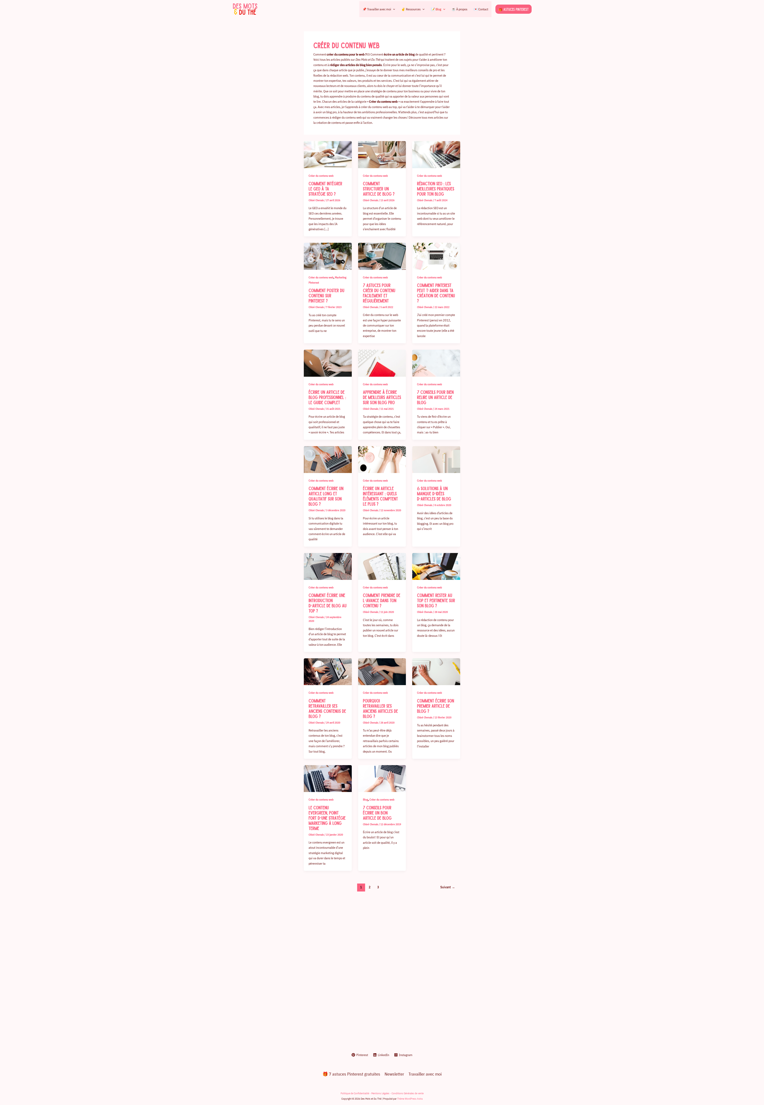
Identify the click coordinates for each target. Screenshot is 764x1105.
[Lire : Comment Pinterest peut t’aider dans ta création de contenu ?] (436, 256)
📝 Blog (436, 9)
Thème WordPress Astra (410, 1098)
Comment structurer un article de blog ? (379, 188)
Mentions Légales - (381, 1093)
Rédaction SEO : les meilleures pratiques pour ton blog (435, 188)
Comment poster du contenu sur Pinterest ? (326, 295)
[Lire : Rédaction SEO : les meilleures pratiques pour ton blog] (436, 154)
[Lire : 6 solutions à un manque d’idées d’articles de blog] (436, 459)
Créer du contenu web (321, 176)
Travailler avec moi (425, 1074)
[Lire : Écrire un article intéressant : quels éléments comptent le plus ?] (382, 459)
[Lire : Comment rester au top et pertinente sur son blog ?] (436, 566)
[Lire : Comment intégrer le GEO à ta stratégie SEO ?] (328, 154)
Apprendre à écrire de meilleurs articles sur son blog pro (382, 397)
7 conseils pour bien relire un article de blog (435, 397)
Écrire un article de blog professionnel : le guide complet (327, 397)
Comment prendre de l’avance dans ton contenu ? (381, 600)
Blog (365, 799)
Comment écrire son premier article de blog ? (435, 705)
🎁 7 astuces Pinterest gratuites (351, 1074)
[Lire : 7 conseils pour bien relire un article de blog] (436, 363)
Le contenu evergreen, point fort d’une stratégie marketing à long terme (327, 817)
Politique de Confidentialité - (356, 1093)
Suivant (447, 887)
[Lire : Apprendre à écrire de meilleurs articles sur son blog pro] (382, 363)
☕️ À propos (459, 9)
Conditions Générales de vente (408, 1093)
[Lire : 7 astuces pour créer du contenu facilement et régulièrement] (382, 256)
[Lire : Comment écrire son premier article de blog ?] (436, 671)
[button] (393, 9)
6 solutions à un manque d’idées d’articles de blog (434, 493)
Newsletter (394, 1074)
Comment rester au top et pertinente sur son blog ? (436, 600)
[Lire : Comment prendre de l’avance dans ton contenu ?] (382, 566)
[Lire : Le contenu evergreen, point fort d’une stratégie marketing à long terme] (328, 778)
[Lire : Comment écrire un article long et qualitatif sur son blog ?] (328, 459)
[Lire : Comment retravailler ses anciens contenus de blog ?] (328, 671)
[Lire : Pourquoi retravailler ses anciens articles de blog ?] (382, 671)
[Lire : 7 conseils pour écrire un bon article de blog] (382, 778)
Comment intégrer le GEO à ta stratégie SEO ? (325, 188)
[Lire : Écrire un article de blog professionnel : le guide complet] (328, 363)
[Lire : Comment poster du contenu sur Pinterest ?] (328, 256)
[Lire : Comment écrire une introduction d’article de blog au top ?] (328, 566)
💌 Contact (481, 9)
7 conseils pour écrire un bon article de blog (377, 812)
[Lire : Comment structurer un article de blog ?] (382, 154)
